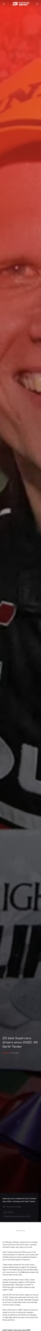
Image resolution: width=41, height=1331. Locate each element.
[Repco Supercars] (20, 4)
